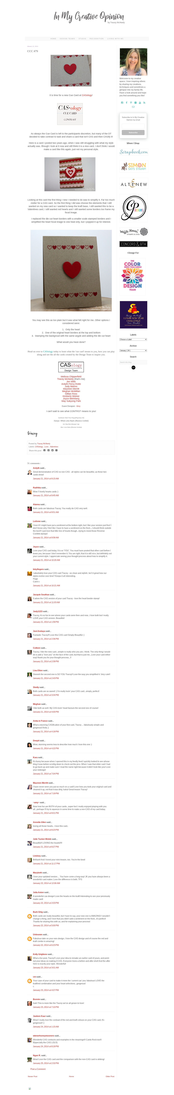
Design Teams (67, 39)
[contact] (133, 107)
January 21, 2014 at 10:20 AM (46, 560)
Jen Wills (71, 381)
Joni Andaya (39, 631)
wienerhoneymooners (44, 1036)
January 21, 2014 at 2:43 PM (46, 678)
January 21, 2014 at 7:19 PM (46, 793)
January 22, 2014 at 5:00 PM (46, 925)
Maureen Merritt (41, 783)
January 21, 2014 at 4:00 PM (46, 712)
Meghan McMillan (71, 391)
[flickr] (135, 103)
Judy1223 (38, 611)
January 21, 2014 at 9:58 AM (46, 537)
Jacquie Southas (41, 595)
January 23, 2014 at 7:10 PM (46, 1007)
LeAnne (37, 521)
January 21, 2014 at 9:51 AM (46, 512)
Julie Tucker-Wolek (42, 839)
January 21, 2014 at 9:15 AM (46, 479)
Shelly (36, 687)
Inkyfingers (38, 569)
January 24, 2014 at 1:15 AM (46, 1027)
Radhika (37, 488)
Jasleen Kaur (39, 1016)
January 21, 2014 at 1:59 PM (46, 622)
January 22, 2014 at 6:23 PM (46, 945)
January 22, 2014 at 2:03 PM (46, 903)
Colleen (37, 648)
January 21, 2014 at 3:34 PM (46, 695)
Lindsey (37, 856)
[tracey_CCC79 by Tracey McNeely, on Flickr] (71, 310)
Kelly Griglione (40, 954)
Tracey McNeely (65, 379)
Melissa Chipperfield (71, 376)
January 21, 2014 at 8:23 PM (46, 830)
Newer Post (32, 1076)
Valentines (54, 447)
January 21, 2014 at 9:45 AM (46, 495)
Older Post (110, 1076)
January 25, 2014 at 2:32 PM (46, 1063)
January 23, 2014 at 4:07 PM (46, 990)
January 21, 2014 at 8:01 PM (46, 813)
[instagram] (122, 103)
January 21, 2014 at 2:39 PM (46, 661)
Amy (78, 406)
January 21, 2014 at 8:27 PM (46, 847)
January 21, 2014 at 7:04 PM (46, 774)
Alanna (36, 504)
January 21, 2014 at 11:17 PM (46, 864)
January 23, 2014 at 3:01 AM (46, 968)
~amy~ (36, 802)
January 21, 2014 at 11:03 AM (46, 602)
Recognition (97, 39)
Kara (35, 757)
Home (53, 39)
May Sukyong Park (71, 401)
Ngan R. (37, 1055)
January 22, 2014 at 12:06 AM (46, 883)
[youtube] (140, 103)
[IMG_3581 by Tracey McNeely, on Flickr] (71, 86)
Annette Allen (39, 822)
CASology (87, 95)
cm (34, 977)
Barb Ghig (38, 912)
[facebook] (127, 103)
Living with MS (115, 39)
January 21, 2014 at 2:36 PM (46, 639)
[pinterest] (131, 103)
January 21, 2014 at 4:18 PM (46, 732)
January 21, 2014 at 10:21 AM (46, 585)
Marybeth (38, 873)
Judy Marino (71, 386)
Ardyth (36, 468)
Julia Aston (38, 892)
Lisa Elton (38, 670)
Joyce (36, 547)
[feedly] (144, 103)
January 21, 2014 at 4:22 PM (46, 748)
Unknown (38, 934)
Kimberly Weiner (71, 396)
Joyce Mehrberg (71, 398)
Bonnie (37, 999)
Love (46, 447)
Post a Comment (37, 1069)
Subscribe (133, 133)
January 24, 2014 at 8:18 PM (46, 1046)
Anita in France (40, 721)
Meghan (37, 704)
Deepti (36, 741)
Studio (82, 39)
